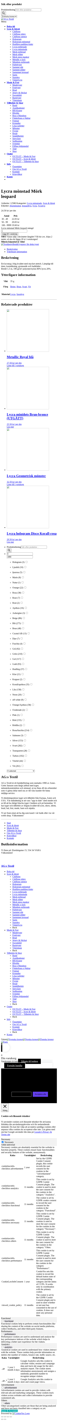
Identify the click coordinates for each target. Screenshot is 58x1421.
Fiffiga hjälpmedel (20, 996)
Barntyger (16, 945)
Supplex (16, 922)
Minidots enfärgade (21, 907)
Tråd (14, 999)
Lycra (12, 294)
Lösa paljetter (18, 976)
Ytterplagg (17, 948)
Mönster (16, 978)
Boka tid (10, 871)
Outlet (9, 1006)
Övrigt (15, 981)
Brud (14, 938)
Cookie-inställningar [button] (21, 1094)
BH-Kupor (17, 960)
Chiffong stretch (19, 881)
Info (8, 1019)
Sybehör (16, 994)
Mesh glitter (17, 899)
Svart (24, 286)
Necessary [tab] (5, 1139)
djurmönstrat (15, 206)
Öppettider (17, 1022)
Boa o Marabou (19, 966)
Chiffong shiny (19, 879)
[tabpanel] (29, 1231)
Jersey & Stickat (19, 940)
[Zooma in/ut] (2, 1416)
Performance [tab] (6, 1331)
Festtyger (16, 935)
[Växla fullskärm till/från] (5, 1416)
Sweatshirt (17, 943)
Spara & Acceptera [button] (9, 1411)
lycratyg (41, 206)
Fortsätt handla (14, 1065)
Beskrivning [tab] (12, 249)
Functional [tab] (6, 1318)
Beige (12, 286)
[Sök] (3, 13)
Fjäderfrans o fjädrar (21, 968)
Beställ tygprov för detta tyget (26, 244)
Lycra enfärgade (19, 892)
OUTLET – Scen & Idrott (24, 1011)
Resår (14, 983)
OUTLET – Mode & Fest (23, 1009)
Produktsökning (8, 9)
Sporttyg (20, 294)
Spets (14, 920)
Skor (14, 1001)
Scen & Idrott (49, 203)
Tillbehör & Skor (14, 830)
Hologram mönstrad (21, 887)
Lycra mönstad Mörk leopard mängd (17, 228)
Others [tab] (4, 1400)
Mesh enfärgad (19, 897)
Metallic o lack (18, 904)
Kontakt (10, 838)
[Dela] (8, 1416)
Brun (19, 286)
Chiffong (16, 876)
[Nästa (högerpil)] (5, 1419)
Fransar (15, 971)
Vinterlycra (17, 925)
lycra (35, 206)
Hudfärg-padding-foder (22, 889)
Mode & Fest (12, 828)
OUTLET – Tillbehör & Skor (25, 1014)
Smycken (16, 988)
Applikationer (18, 958)
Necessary (9, 1142)
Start (9, 823)
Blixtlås (15, 963)
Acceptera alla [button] (40, 1094)
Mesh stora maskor (20, 902)
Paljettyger (17, 909)
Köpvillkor (11, 835)
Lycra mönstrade (34, 203)
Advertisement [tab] (7, 1385)
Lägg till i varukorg (9, 234)
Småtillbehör (18, 986)
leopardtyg (26, 206)
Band (14, 955)
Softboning (17, 991)
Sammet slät (17, 912)
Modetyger (17, 932)
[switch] (3, 1321)
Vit (29, 286)
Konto (9, 1034)
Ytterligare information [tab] (17, 251)
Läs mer (10, 427)
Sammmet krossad (20, 917)
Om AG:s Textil (14, 833)
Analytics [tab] (5, 1344)
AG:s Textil (7, 865)
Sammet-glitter (18, 915)
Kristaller (16, 973)
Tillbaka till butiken (29, 1061)
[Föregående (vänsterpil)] (2, 1419)
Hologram (16, 884)
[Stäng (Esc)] (11, 1416)
